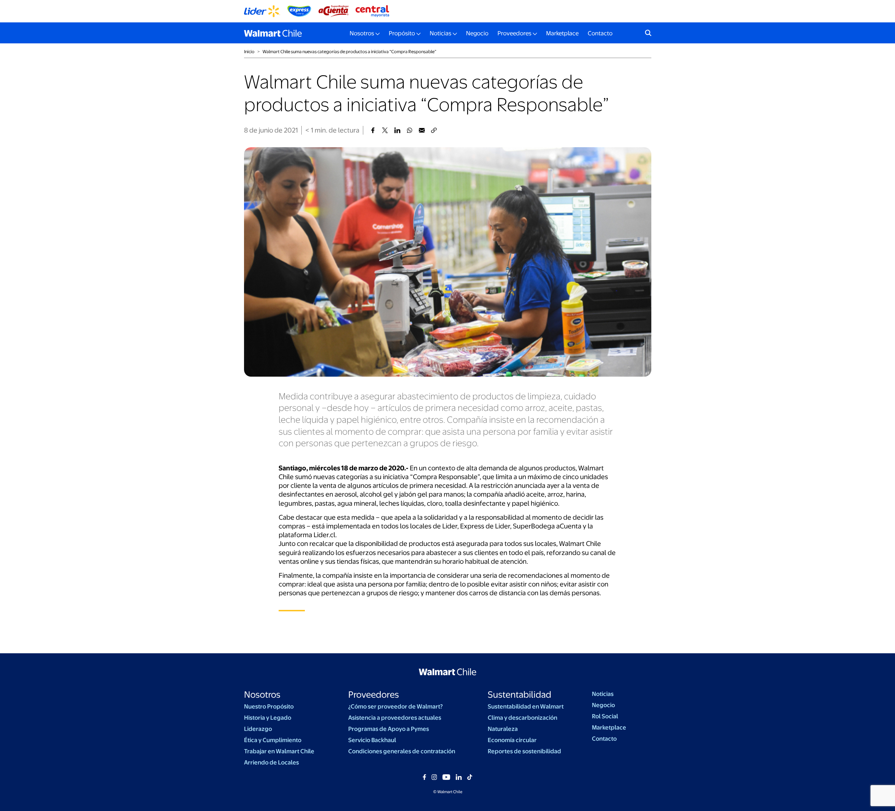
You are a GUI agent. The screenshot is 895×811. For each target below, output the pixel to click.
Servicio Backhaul (372, 740)
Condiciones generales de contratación (401, 751)
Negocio (477, 33)
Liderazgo (258, 728)
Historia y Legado (267, 717)
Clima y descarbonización (522, 717)
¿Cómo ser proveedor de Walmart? (395, 706)
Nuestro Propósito (269, 706)
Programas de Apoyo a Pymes (388, 728)
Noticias (603, 693)
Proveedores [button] (514, 33)
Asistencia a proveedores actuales (394, 717)
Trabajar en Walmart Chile (279, 751)
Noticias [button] (440, 33)
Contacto (600, 33)
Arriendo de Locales (271, 762)
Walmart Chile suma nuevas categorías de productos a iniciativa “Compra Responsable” (349, 51)
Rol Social (605, 716)
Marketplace (562, 33)
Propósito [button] (402, 33)
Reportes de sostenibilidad (524, 751)
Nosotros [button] (362, 33)
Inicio (249, 51)
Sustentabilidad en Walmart (526, 706)
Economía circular (512, 740)
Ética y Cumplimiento (272, 740)
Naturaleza (503, 728)
